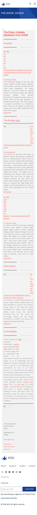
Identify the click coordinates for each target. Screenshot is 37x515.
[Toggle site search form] (30, 4)
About (3, 466)
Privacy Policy (5, 477)
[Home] (18, 457)
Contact (32, 466)
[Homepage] (5, 4)
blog (17, 120)
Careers (22, 466)
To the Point (19, 384)
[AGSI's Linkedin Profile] (13, 472)
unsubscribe (7, 444)
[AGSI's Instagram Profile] (16, 472)
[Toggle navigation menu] (35, 4)
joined (6, 384)
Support (12, 466)
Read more (7, 113)
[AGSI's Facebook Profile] (5, 472)
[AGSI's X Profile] (2, 472)
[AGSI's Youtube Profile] (9, 472)
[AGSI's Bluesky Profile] (20, 472)
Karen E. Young (11, 79)
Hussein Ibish (10, 152)
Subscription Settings (9, 498)
